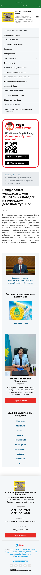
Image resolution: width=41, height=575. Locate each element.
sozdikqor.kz (20, 445)
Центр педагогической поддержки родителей (18, 110)
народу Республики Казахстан (20, 283)
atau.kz (20, 463)
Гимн (26, 323)
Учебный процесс (11, 40)
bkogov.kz (21, 2)
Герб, (15, 323)
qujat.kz (20, 454)
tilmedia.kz (20, 459)
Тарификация (9, 54)
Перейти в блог (20, 400)
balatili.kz (20, 430)
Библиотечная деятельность (15, 67)
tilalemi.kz (20, 426)
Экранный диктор (20, 561)
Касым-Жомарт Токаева (20, 280)
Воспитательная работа (13, 44)
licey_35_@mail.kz (20, 529)
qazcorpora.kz (20, 449)
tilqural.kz (20, 421)
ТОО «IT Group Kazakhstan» (25, 550)
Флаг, (20, 323)
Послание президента (20, 278)
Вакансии (8, 49)
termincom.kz (20, 440)
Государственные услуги (14, 95)
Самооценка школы (12, 35)
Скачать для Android (19, 157)
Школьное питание (12, 105)
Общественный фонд (12, 100)
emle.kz (20, 435)
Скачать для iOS (17, 163)
